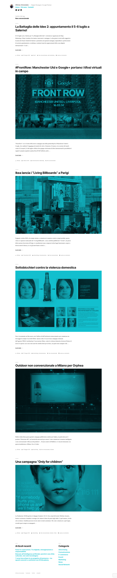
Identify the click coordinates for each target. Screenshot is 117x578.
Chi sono (24, 7)
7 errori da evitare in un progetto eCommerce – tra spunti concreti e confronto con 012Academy (33, 559)
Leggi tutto (19, 50)
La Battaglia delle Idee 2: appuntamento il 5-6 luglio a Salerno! (52, 28)
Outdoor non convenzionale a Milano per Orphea (49, 365)
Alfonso (18, 55)
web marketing (51, 55)
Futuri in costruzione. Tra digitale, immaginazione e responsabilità (34, 550)
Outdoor (52, 449)
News (60, 562)
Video (55, 533)
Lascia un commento (62, 55)
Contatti (31, 7)
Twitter (33, 573)
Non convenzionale (42, 55)
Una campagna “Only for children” (39, 462)
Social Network (64, 564)
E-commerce (63, 555)
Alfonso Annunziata (21, 5)
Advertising (36, 255)
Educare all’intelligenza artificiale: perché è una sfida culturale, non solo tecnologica (34, 555)
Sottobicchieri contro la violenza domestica (45, 267)
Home (17, 7)
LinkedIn (38, 573)
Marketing (41, 160)
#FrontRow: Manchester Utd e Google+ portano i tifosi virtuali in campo (58, 69)
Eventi (34, 55)
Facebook (28, 573)
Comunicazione (35, 160)
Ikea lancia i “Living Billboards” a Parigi (42, 173)
